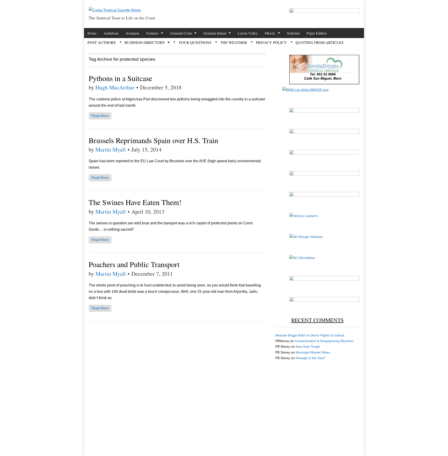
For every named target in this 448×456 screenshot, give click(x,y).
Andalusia (111, 33)
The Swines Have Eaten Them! (135, 202)
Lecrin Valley (248, 33)
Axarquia (132, 33)
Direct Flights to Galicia (327, 335)
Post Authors (102, 42)
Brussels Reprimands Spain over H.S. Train (153, 140)
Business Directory (145, 42)
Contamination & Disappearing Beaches (324, 341)
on (292, 335)
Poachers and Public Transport (134, 264)
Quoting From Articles (319, 42)
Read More (99, 116)
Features (152, 33)
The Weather (233, 42)
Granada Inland (214, 33)
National (293, 33)
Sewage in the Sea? (310, 358)
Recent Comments (317, 319)
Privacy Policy (271, 42)
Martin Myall (110, 149)
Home (92, 33)
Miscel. (270, 33)
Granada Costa (181, 33)
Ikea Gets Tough (308, 346)
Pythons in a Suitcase (120, 78)
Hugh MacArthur (114, 87)
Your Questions (194, 42)
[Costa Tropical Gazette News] (114, 6)
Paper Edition (317, 33)
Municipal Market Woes (313, 352)
